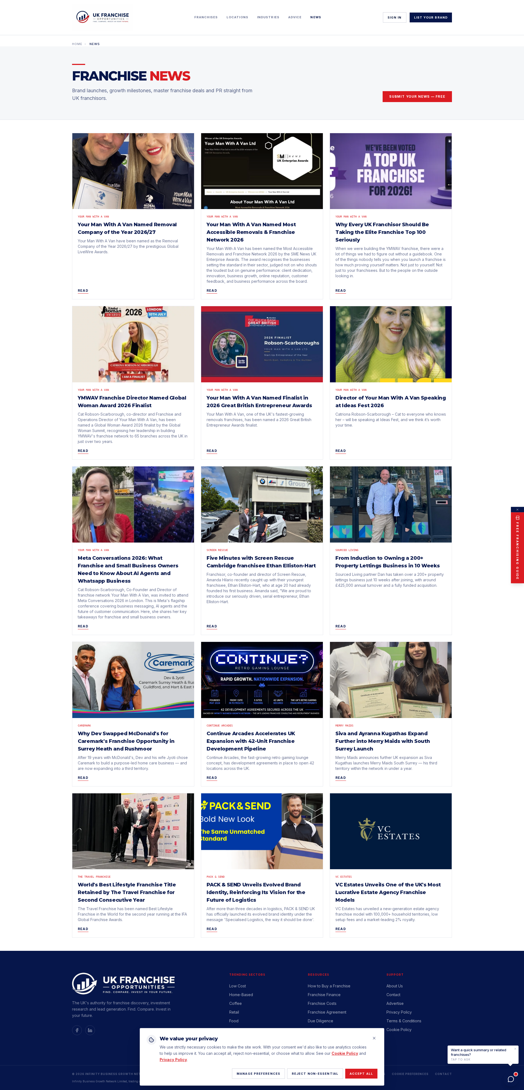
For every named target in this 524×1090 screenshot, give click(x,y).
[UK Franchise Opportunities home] (102, 17)
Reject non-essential (315, 1074)
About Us (394, 986)
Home (77, 44)
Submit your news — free (417, 96)
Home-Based (241, 994)
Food (234, 1020)
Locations (237, 17)
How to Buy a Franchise (329, 986)
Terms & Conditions (403, 1020)
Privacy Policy (399, 1012)
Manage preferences (258, 1074)
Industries (268, 17)
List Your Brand (431, 17)
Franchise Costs (322, 1003)
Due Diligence (320, 1020)
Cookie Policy (345, 1053)
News (315, 17)
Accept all (361, 1074)
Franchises (206, 17)
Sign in (395, 17)
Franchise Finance (324, 994)
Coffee (235, 1003)
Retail (234, 1012)
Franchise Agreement (327, 1012)
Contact (393, 994)
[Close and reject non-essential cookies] (374, 1038)
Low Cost (237, 986)
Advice (295, 17)
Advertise (395, 1003)
